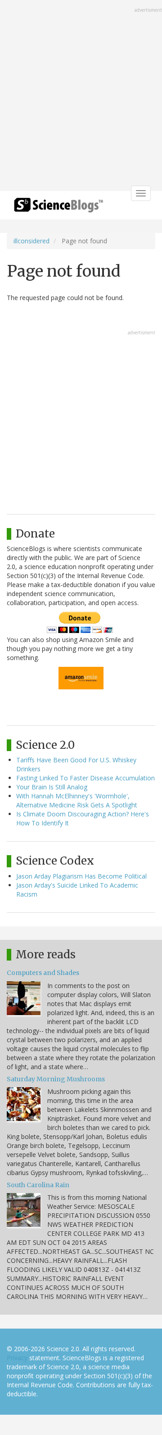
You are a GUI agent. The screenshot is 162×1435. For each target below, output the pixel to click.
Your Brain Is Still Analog (51, 787)
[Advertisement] (81, 96)
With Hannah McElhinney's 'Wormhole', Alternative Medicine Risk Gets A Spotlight (76, 800)
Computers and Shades (43, 973)
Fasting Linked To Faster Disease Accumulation (85, 778)
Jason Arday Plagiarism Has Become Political (81, 876)
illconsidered (32, 241)
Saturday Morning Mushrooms (56, 1079)
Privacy (17, 1357)
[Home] (58, 208)
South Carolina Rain (38, 1185)
